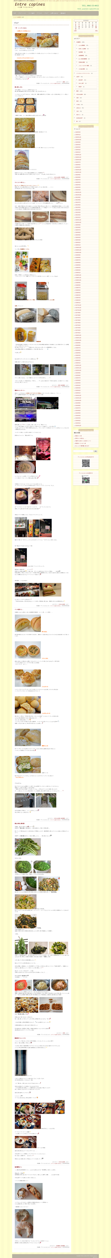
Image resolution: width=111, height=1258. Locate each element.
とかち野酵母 (82, 45)
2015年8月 (77, 375)
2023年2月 (77, 167)
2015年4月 (77, 385)
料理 (59, 385)
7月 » (96, 30)
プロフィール (22, 13)
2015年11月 (78, 367)
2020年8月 (77, 227)
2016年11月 (78, 337)
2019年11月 (78, 250)
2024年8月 (77, 142)
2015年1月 (77, 393)
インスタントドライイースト (83, 73)
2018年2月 (77, 300)
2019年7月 (77, 260)
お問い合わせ (54, 13)
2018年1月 (77, 302)
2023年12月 (78, 154)
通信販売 (63, 13)
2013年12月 (78, 425)
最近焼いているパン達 (80, 443)
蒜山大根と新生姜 (19, 823)
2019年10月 (78, 252)
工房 (77, 111)
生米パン (78, 114)
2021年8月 (77, 199)
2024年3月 (77, 147)
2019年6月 (77, 262)
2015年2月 (77, 390)
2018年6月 (77, 290)
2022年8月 (77, 177)
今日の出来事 (57, 177)
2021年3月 (77, 212)
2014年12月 (78, 395)
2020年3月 (77, 240)
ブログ (46, 13)
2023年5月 (77, 164)
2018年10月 (78, 280)
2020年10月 (78, 222)
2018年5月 (77, 292)
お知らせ (78, 108)
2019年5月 (77, 265)
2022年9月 (77, 174)
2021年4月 (77, 209)
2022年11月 (78, 172)
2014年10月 (78, 400)
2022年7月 (77, 179)
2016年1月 (77, 362)
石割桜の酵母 (82, 62)
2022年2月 (77, 189)
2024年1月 (77, 152)
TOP (14, 13)
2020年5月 (77, 235)
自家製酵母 (81, 55)
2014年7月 (77, 408)
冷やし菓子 (81, 83)
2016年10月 (78, 340)
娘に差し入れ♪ (19, 87)
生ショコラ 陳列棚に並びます (82, 445)
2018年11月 (78, 277)
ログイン (95, 1257)
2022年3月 (77, 187)
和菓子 (80, 86)
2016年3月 (77, 357)
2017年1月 (77, 332)
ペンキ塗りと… (19, 609)
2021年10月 (78, 194)
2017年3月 (77, 327)
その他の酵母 (82, 69)
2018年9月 (77, 282)
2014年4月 (77, 415)
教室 (64, 82)
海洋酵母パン (18, 1167)
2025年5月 (77, 132)
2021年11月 (78, 192)
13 (92, 25)
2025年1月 (77, 134)
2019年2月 (77, 270)
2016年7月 (77, 347)
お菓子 (78, 76)
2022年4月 (77, 184)
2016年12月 (78, 335)
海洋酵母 (63, 385)
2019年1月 (77, 272)
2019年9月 (77, 255)
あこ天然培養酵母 (83, 58)
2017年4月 (77, 325)
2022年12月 (78, 169)
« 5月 (75, 30)
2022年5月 (77, 182)
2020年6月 (77, 232)
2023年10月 (78, 159)
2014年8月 (77, 405)
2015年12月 (78, 365)
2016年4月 (77, 355)
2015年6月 (77, 380)
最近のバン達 (78, 435)
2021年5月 (77, 207)
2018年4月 (77, 295)
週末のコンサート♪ (20, 390)
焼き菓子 (81, 80)
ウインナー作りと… (20, 182)
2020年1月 (77, 245)
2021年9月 (77, 197)
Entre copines (33, 5)
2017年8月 (77, 315)
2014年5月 (77, 413)
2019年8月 (77, 257)
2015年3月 (77, 388)
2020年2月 (77, 242)
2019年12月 (78, 247)
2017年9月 (77, 312)
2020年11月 (78, 220)
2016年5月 (77, 352)
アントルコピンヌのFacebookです (86, 457)
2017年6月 (77, 320)
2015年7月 (77, 378)
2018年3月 (77, 297)
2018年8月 (77, 285)
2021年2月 (77, 215)
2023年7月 (77, 162)
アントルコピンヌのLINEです (86, 473)
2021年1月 (77, 217)
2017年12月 (78, 305)
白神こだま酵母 (82, 48)
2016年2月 (77, 360)
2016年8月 (77, 345)
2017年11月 (78, 307)
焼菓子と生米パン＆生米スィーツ (83, 440)
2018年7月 (77, 287)
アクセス (39, 13)
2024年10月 (78, 139)
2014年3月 (77, 418)
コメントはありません (55, 83)
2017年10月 (78, 310)
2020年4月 (77, 237)
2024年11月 (78, 137)
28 (96, 27)
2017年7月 (77, 317)
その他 (78, 104)
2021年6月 (77, 204)
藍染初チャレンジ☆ (20, 1038)
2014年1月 (77, 423)
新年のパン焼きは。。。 (81, 438)
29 (75, 28)
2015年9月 (77, 372)
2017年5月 (77, 322)
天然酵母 (63, 177)
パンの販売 (31, 13)
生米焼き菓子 (79, 118)
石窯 (77, 97)
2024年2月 (77, 149)
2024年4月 (77, 144)
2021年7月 (77, 202)
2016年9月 (77, 342)
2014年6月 (77, 410)
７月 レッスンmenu (21, 28)
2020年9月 (77, 225)
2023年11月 (78, 157)
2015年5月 (77, 383)
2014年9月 (77, 403)
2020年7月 (77, 230)
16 (79, 26)
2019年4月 (77, 267)
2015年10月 (78, 370)
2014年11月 (78, 398)
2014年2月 (77, 420)
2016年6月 (77, 350)
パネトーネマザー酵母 (84, 65)
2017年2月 (77, 330)
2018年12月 (78, 275)
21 (96, 26)
